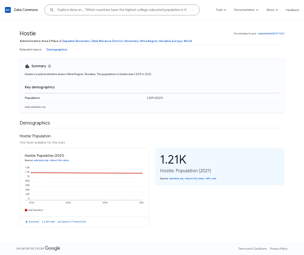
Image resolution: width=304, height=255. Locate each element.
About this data (59, 160)
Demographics (57, 49)
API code (50, 221)
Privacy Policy (278, 248)
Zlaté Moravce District (107, 41)
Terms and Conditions (252, 248)
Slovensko (131, 41)
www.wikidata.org (35, 106)
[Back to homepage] (8, 10)
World (188, 41)
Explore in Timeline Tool (73, 221)
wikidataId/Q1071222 (271, 33)
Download (34, 221)
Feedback (292, 10)
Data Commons (26, 10)
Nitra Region (149, 41)
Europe (177, 41)
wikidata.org (41, 160)
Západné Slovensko (76, 41)
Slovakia (165, 41)
